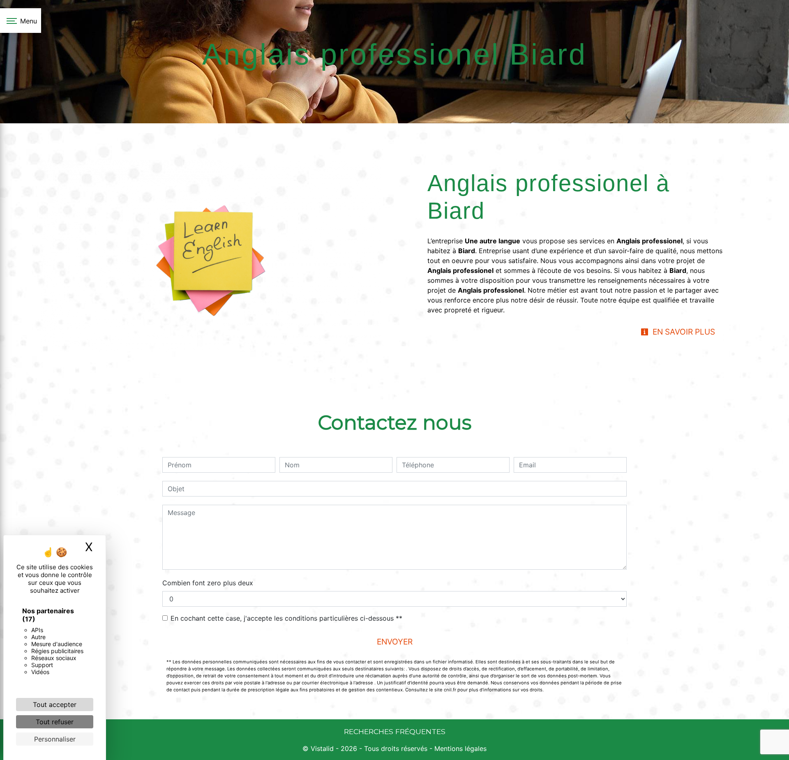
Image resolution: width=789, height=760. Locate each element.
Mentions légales (459, 748)
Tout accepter (54, 704)
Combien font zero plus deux (207, 583)
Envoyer (395, 642)
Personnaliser (55, 739)
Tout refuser (55, 722)
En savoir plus (683, 332)
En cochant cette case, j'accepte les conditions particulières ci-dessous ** (286, 618)
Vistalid (322, 748)
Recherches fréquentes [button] (394, 731)
